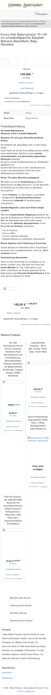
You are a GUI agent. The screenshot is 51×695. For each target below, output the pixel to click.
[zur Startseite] (25, 5)
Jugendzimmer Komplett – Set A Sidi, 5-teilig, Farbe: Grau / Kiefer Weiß (37, 347)
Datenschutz (7, 677)
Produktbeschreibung (13, 421)
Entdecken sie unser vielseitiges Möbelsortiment (20, 21)
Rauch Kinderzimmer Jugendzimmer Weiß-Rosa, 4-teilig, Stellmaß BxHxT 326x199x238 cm (38, 422)
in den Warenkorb (27, 88)
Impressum (7, 672)
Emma (42, 21)
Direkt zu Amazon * (26, 82)
